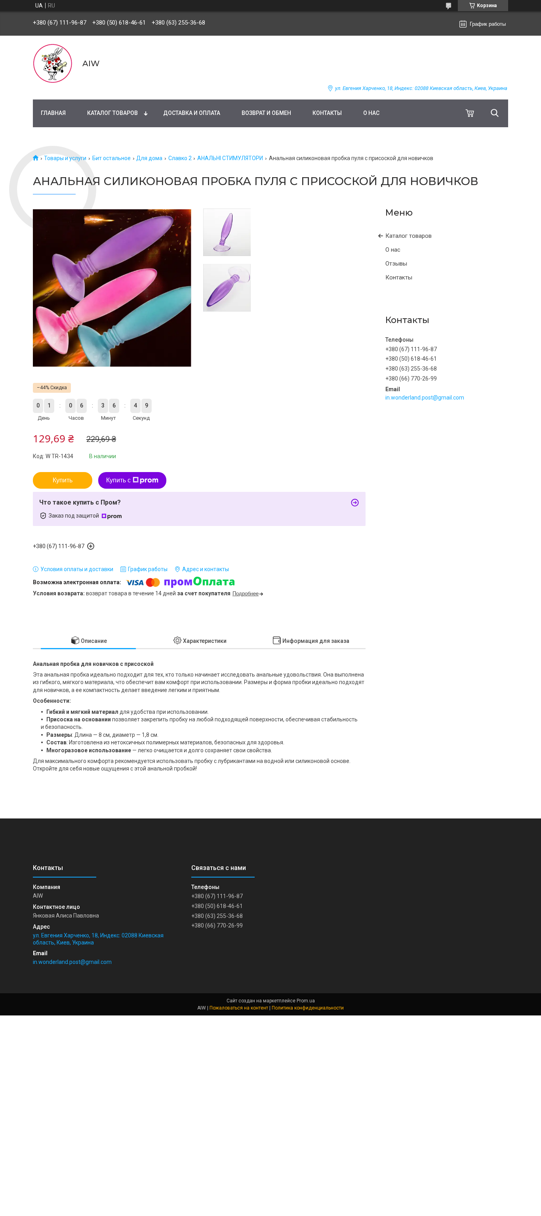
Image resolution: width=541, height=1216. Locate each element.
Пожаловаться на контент (239, 1008)
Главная (53, 113)
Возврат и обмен (266, 113)
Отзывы (396, 263)
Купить (62, 480)
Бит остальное (111, 158)
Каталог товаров (112, 113)
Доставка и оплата (191, 113)
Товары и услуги (65, 158)
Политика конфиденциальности (308, 1008)
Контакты (327, 113)
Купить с (118, 480)
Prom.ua (306, 1001)
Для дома (149, 158)
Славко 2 (180, 158)
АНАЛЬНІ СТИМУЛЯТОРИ (230, 158)
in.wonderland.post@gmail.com (424, 397)
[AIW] (52, 63)
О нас (371, 113)
